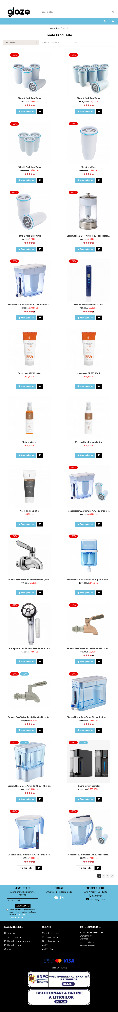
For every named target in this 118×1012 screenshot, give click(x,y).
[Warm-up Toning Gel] (29, 486)
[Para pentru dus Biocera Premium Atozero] (29, 624)
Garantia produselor (52, 941)
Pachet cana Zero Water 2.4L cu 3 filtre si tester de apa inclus (88, 855)
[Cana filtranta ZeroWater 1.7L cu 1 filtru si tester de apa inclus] (29, 830)
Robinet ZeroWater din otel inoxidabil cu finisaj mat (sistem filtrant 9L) (29, 717)
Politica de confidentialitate (18, 941)
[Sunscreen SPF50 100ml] (29, 349)
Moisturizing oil (29, 442)
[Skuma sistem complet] (88, 761)
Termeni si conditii (13, 937)
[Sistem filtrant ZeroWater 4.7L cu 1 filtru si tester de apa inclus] (29, 280)
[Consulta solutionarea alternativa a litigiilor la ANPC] (59, 979)
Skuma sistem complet (89, 786)
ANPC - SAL (48, 949)
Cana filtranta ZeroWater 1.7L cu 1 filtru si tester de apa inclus (29, 855)
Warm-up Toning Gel (29, 511)
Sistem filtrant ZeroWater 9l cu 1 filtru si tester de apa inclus (88, 236)
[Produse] (4, 22)
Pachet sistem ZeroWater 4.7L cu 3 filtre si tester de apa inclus (88, 511)
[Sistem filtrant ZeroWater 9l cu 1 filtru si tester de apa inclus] (88, 211)
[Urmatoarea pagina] (112, 876)
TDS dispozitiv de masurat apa (88, 304)
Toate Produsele (62, 28)
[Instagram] (61, 897)
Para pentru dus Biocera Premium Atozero (29, 648)
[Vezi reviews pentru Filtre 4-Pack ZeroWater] (29, 105)
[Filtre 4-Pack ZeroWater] (29, 74)
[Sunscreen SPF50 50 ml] (88, 349)
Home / (52, 28)
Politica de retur (50, 937)
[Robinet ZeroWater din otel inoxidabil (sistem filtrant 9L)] (29, 555)
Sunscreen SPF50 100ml (29, 373)
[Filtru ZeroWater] (88, 142)
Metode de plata (50, 933)
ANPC (45, 945)
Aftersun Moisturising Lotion (88, 442)
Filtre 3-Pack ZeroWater (29, 167)
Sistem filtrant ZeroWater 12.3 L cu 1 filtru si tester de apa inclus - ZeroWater (29, 786)
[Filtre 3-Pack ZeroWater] (29, 142)
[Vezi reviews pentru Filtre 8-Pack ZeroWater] (88, 105)
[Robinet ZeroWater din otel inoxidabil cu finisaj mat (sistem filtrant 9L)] (29, 693)
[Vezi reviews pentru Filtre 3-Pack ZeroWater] (29, 174)
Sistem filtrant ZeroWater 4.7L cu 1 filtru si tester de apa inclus (29, 304)
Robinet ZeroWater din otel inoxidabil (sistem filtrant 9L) (29, 580)
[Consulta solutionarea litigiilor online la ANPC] (59, 997)
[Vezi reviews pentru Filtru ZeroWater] (88, 174)
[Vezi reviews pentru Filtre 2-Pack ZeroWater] (29, 243)
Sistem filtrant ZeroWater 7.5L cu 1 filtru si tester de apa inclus (88, 717)
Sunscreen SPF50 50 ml (88, 373)
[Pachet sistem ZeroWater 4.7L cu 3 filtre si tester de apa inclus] (88, 486)
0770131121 (97, 896)
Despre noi (9, 933)
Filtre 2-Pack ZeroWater (29, 236)
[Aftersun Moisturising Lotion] (88, 418)
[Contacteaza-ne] (105, 21)
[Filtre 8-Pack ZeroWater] (88, 74)
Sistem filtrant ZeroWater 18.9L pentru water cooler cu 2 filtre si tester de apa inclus (88, 580)
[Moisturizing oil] (29, 418)
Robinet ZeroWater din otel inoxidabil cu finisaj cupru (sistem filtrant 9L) (88, 648)
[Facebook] (56, 897)
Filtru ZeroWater (88, 167)
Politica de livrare (13, 945)
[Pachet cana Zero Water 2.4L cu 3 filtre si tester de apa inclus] (88, 830)
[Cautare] (113, 12)
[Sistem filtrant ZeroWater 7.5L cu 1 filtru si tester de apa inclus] (88, 693)
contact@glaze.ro (97, 899)
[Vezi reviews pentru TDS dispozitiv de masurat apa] (88, 312)
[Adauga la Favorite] (40, 111)
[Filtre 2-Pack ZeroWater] (29, 211)
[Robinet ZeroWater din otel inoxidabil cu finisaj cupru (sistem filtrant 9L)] (88, 624)
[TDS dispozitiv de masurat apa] (88, 280)
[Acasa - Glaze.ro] (19, 12)
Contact (8, 949)
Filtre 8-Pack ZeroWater (88, 98)
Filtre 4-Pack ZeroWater (29, 98)
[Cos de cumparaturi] (113, 21)
